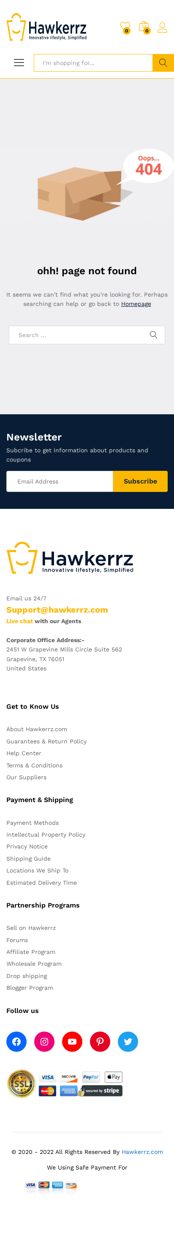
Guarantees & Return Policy (46, 741)
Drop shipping (26, 975)
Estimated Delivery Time (41, 882)
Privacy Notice (27, 846)
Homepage (136, 303)
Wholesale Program (34, 963)
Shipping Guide (28, 858)
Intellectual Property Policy (45, 834)
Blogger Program (29, 987)
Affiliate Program (30, 951)
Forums (17, 940)
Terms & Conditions (34, 765)
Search (163, 63)
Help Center (23, 753)
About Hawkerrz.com (36, 729)
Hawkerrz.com (142, 1151)
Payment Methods (32, 822)
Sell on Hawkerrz (31, 927)
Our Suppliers (26, 777)
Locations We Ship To (37, 870)
